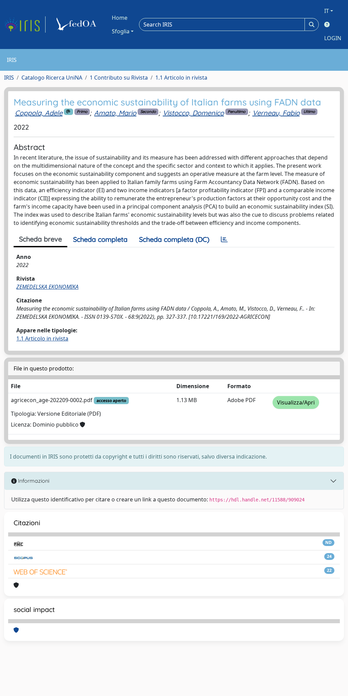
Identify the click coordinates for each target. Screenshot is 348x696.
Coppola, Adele (39, 113)
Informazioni (33, 480)
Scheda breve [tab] (40, 239)
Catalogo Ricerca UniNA (51, 77)
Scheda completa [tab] (100, 239)
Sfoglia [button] (120, 31)
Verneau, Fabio (276, 113)
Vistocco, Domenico (193, 113)
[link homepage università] (77, 24)
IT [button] (326, 11)
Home (119, 17)
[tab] (224, 239)
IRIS (9, 77)
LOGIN (332, 38)
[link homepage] (25, 24)
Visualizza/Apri (296, 402)
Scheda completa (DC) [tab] (174, 239)
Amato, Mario (115, 113)
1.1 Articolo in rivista (181, 77)
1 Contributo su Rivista (119, 77)
